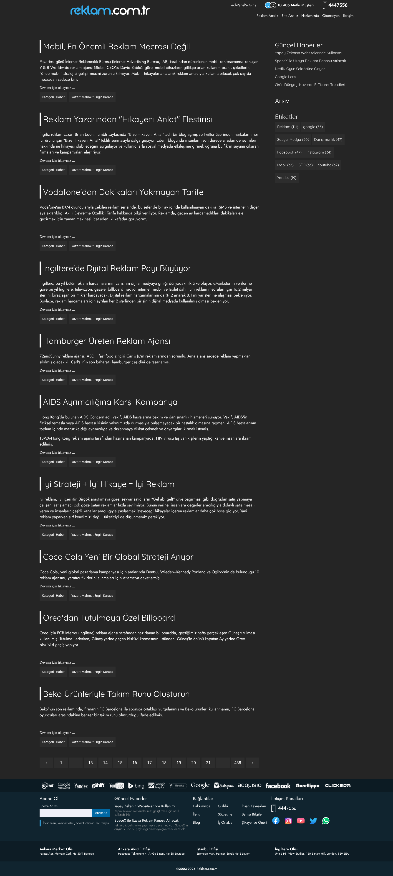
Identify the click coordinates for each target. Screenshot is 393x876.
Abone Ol (101, 813)
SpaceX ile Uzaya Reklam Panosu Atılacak (310, 60)
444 (338, 5)
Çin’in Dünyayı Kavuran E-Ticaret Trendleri (310, 84)
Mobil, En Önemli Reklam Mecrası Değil (116, 46)
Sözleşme (225, 814)
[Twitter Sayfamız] (313, 824)
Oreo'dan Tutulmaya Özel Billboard (109, 617)
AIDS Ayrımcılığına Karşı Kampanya (110, 402)
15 (120, 762)
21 (208, 762)
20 (193, 762)
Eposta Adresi (49, 806)
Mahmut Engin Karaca (97, 97)
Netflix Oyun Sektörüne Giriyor (300, 68)
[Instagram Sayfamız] (288, 824)
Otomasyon (331, 15)
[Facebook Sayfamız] (275, 824)
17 (149, 762)
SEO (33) (306, 165)
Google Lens (285, 76)
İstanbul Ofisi (207, 849)
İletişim (348, 15)
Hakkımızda (310, 15)
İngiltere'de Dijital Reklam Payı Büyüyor (117, 268)
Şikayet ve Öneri (254, 822)
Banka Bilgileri (253, 814)
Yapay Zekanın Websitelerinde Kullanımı (308, 52)
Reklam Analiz (267, 15)
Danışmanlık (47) (328, 139)
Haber (60, 97)
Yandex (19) (287, 177)
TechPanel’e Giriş (243, 5)
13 (90, 762)
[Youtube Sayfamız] (300, 824)
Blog (196, 822)
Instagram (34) (319, 152)
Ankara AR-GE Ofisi (134, 849)
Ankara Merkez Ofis (56, 849)
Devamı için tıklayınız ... (57, 88)
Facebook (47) (289, 152)
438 (237, 762)
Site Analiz (290, 15)
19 (178, 762)
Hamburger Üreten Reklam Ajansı (106, 341)
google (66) (313, 126)
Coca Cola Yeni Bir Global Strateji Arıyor (118, 556)
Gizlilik (223, 806)
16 (134, 762)
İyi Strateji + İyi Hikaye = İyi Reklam (109, 484)
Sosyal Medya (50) (293, 139)
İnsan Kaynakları (254, 806)
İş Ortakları (226, 822)
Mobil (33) (285, 165)
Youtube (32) (328, 165)
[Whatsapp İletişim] (325, 824)
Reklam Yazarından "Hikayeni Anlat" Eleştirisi (127, 119)
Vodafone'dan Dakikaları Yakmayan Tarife (123, 192)
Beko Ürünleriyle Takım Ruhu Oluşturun (116, 694)
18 (164, 762)
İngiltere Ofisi (286, 849)
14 (105, 762)
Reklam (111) (287, 126)
